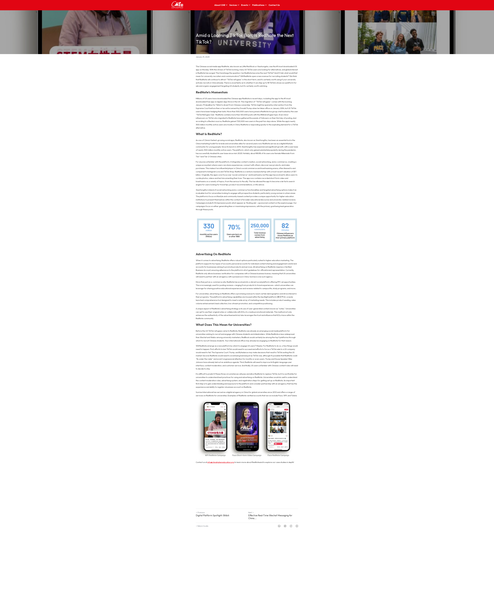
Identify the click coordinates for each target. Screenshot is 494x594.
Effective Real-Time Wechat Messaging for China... (270, 517)
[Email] (297, 526)
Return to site (203, 526)
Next (250, 512)
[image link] (177, 5)
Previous (201, 512)
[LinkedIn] (291, 526)
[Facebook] (279, 526)
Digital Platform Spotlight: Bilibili (212, 515)
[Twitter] (285, 526)
